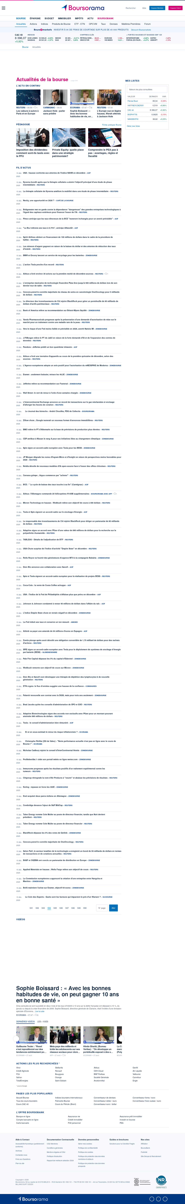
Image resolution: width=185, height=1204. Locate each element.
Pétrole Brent (133, 101)
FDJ (18, 1074)
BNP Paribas (99, 1074)
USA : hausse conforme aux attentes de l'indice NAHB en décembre (54, 172)
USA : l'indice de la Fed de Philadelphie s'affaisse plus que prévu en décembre (59, 594)
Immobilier (64, 18)
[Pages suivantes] (90, 908)
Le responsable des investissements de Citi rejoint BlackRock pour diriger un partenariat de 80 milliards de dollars (71, 522)
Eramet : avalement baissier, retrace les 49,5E (44, 374)
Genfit (135, 1067)
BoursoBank (106, 18)
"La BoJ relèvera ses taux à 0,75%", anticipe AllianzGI (48, 227)
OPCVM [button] (93, 23)
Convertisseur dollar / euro (105, 1100)
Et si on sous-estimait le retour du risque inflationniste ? (51, 732)
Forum (147, 23)
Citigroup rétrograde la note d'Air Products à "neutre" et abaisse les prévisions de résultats (65, 777)
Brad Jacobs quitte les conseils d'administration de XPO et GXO (52, 704)
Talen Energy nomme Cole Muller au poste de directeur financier (52, 823)
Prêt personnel (74, 1123)
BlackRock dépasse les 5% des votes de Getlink (45, 832)
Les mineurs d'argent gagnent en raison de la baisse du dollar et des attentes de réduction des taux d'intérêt (69, 247)
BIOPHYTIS (132, 114)
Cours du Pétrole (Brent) (65, 1104)
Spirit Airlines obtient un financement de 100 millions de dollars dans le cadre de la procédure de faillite (68, 238)
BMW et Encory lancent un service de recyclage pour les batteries (53, 255)
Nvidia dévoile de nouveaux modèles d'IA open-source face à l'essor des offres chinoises (64, 466)
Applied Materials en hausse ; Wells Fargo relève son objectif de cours (55, 869)
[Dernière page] (94, 908)
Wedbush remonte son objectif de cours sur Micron (47, 667)
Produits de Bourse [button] (61, 23)
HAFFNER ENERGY (136, 105)
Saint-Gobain (60, 1080)
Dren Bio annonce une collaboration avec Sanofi (45, 567)
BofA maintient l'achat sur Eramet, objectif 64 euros (47, 887)
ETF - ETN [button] (79, 23)
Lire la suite (39, 1011)
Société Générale (101, 1077)
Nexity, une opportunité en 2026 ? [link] (38, 200)
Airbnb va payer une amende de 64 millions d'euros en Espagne (52, 631)
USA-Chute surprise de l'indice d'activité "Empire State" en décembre (55, 548)
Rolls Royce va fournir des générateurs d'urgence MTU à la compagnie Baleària (59, 557)
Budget (49, 18)
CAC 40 (19, 34)
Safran (19, 1077)
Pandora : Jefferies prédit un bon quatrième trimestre (47, 347)
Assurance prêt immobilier (131, 1116)
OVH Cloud (98, 1070)
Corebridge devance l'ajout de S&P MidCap (43, 805)
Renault (58, 1070)
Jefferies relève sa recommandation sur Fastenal (45, 383)
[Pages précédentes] (26, 908)
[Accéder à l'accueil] (17, 46)
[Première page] (22, 908)
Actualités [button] (21, 23)
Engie (135, 1080)
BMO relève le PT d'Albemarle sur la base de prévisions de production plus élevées (61, 429)
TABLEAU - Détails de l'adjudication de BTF (43, 539)
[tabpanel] (68, 1041)
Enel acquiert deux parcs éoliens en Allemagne (44, 796)
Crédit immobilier (75, 1119)
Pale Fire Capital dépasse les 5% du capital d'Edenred (48, 658)
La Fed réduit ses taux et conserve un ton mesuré (46, 622)
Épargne (35, 18)
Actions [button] (33, 23)
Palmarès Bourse (62, 1100)
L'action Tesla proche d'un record (38, 264)
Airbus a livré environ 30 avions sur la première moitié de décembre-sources (58, 273)
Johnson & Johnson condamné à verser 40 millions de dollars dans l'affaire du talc (61, 603)
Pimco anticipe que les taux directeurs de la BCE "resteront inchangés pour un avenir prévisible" (68, 218)
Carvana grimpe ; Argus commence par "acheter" (45, 475)
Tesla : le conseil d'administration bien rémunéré (45, 722)
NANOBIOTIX (133, 119)
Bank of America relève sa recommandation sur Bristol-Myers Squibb (55, 310)
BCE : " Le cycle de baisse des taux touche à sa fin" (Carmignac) (53, 484)
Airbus (96, 1067)
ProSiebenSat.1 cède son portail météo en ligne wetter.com (50, 759)
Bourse (21, 18)
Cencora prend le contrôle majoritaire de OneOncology (48, 841)
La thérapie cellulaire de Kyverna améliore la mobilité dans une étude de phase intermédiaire (65, 191)
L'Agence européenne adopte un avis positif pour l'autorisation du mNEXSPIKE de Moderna (65, 365)
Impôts (79, 18)
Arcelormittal (99, 1080)
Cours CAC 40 (22, 1104)
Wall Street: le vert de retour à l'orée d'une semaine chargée (50, 392)
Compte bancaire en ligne (27, 1119)
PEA (121, 1123)
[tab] (25, 1022)
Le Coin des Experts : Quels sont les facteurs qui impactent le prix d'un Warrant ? (63, 896)
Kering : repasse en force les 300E (39, 787)
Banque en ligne (23, 1116)
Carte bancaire (22, 1123)
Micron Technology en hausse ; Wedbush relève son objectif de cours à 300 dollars (61, 502)
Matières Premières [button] (131, 23)
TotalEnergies (22, 1080)
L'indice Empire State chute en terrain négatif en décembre (50, 612)
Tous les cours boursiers (26, 1100)
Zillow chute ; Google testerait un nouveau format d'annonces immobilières (58, 420)
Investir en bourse (127, 1119)
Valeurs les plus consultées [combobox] (140, 89)
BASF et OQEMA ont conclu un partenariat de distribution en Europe (55, 860)
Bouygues (59, 1074)
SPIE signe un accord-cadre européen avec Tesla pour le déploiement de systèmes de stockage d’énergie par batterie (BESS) (72, 650)
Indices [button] (44, 23)
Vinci (18, 1067)
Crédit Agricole (22, 1070)
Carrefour (137, 1077)
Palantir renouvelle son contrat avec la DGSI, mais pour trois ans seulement (58, 695)
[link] (19, 1151)
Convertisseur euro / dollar (105, 1104)
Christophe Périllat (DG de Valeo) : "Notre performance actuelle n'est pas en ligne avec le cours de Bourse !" (69, 742)
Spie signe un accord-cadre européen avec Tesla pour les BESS (52, 447)
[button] (3, 8)
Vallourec (137, 1074)
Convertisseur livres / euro (144, 1097)
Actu (90, 18)
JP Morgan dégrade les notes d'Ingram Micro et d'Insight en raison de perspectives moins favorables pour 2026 (72, 458)
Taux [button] (103, 23)
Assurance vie (74, 1116)
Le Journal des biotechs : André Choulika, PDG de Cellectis (52, 411)
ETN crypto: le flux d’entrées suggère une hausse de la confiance (53, 686)
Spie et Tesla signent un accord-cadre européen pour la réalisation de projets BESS (61, 576)
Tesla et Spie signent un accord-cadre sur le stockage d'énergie (52, 512)
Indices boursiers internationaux (68, 1097)
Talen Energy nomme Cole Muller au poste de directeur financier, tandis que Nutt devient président (64, 815)
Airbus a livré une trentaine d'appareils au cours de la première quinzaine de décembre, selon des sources (68, 357)
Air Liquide (137, 1070)
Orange (58, 1077)
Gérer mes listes (133, 126)
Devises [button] (114, 23)
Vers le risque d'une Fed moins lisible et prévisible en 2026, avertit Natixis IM (58, 328)
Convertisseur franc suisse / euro (147, 1100)
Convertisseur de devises (105, 1097)
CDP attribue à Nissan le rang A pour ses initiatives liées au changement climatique (61, 438)
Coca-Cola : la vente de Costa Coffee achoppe (44, 585)
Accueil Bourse (22, 1097)
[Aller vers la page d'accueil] (91, 7)
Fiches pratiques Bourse (111, 124)
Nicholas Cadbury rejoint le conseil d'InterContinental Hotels (51, 750)
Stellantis (59, 1067)
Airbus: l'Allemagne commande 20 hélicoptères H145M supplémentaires (56, 493)
